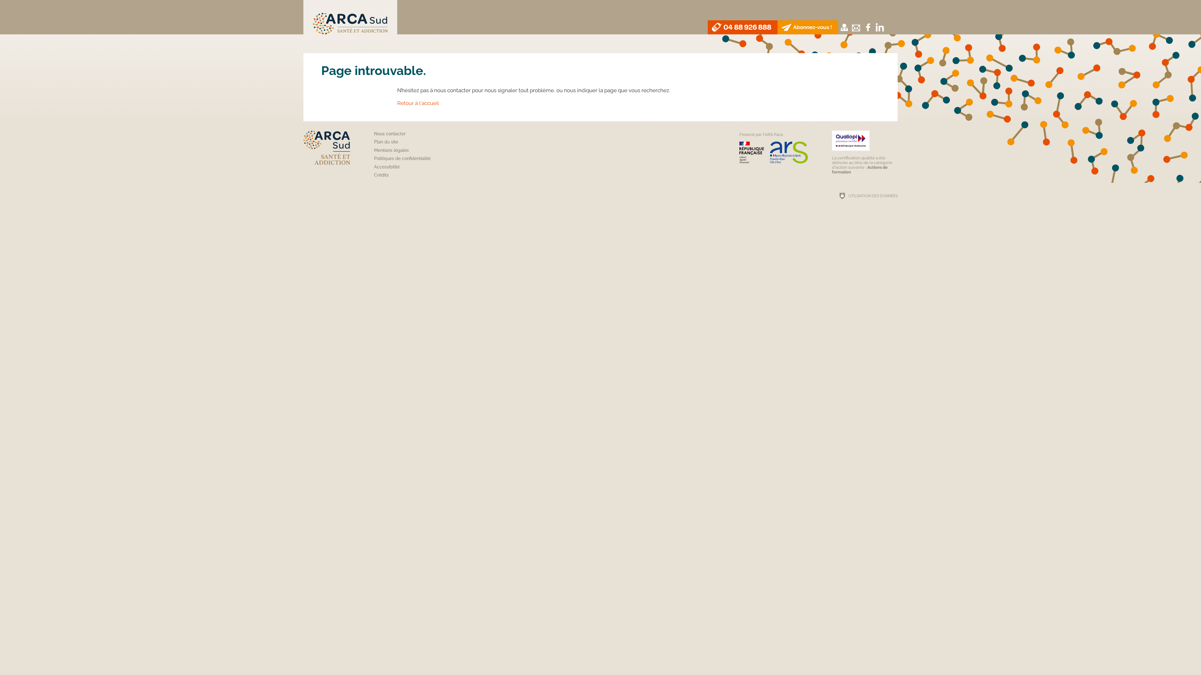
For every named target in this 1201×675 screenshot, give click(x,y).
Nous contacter (390, 133)
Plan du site (386, 141)
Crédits (381, 175)
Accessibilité (387, 166)
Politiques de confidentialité (402, 158)
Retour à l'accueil (418, 103)
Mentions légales (391, 150)
